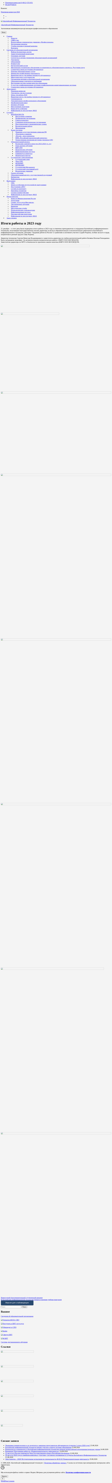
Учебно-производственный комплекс (24, 46)
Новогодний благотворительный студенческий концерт (22, 1298)
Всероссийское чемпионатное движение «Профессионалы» (32, 42)
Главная (9, 36)
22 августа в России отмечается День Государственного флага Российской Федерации (37, 1453)
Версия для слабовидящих (17, 1303)
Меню (4, 32)
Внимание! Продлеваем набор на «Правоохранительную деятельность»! (32, 1451)
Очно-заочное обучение (24, 146)
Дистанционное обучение (20, 204)
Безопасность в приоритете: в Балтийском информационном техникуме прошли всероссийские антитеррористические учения (52, 1449)
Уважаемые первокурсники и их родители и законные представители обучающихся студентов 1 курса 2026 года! (47, 1445)
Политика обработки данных (55, 1463)
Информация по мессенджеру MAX (24, 110)
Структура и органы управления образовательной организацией (34, 58)
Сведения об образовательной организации (17, 1316)
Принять (4, 1476)
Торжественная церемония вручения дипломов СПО (34, 140)
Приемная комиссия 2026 (10, 12)
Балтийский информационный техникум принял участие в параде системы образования (38, 1447)
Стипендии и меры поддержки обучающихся (27, 87)
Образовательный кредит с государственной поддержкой (31, 175)
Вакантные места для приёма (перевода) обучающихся (30, 97)
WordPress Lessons (7, 1481)
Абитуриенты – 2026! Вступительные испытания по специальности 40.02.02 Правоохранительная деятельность (47, 1459)
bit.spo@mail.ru (10, 5)
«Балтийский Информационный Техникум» (17, 25)
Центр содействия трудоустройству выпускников (28, 185)
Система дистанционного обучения (14, 1342)
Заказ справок (12, 218)
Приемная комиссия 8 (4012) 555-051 (19, 3)
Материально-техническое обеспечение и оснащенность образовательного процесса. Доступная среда (48, 67)
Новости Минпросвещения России (23, 198)
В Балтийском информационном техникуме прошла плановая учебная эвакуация (31, 1300)
